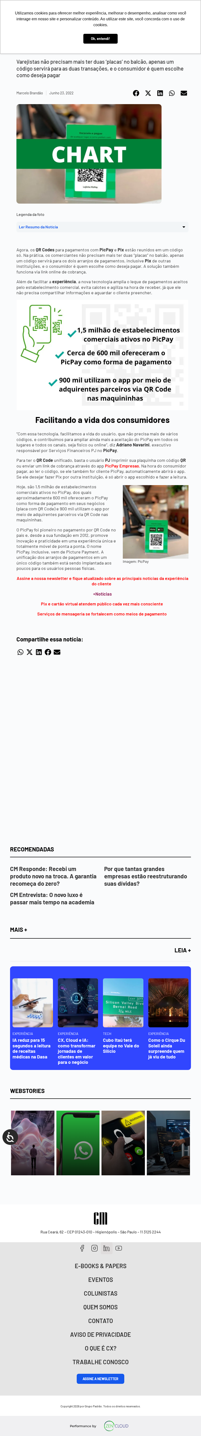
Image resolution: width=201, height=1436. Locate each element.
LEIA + (183, 950)
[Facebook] (82, 1248)
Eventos (100, 1279)
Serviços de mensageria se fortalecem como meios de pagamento (102, 613)
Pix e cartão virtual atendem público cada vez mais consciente (102, 603)
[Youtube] (119, 1248)
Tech (107, 1033)
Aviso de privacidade (100, 1334)
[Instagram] (94, 1248)
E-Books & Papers (100, 1265)
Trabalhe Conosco (101, 1361)
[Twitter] (107, 1248)
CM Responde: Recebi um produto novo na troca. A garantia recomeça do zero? (53, 876)
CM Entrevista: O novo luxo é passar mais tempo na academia (52, 898)
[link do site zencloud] (116, 1426)
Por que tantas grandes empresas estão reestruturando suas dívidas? (145, 876)
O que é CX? (100, 1348)
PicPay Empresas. (122, 465)
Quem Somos (100, 1307)
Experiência (23, 1033)
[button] (136, 93)
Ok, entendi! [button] (100, 39)
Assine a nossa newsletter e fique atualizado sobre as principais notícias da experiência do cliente (102, 581)
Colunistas (100, 1293)
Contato (100, 1320)
